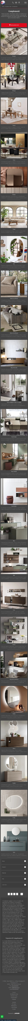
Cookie (5, 1020)
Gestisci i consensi (12, 1020)
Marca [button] (3, 861)
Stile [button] (3, 878)
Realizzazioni (14, 1005)
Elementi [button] (4, 867)
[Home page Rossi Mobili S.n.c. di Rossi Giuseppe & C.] (3, 2)
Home (3, 6)
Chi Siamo (14, 1004)
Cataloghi (14, 999)
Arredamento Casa (14, 994)
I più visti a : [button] (4, 884)
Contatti (14, 1009)
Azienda (14, 1002)
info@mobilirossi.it (16, 987)
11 (21, 894)
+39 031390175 (14, 986)
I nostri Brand (14, 1007)
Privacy (1, 1020)
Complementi (14, 6)
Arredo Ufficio (14, 997)
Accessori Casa (8, 6)
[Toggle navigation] (25, 2)
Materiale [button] (4, 873)
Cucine (14, 992)
